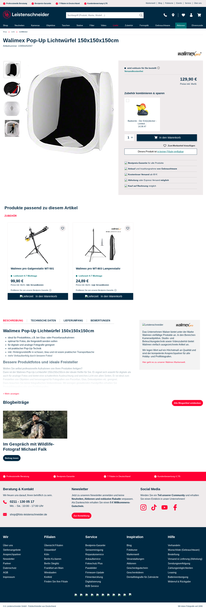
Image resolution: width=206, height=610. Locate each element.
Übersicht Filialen (53, 545)
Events (179, 3)
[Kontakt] (165, 15)
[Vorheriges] (26, 110)
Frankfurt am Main (53, 568)
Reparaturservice (94, 554)
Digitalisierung (93, 581)
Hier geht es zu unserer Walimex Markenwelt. (164, 362)
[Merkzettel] (183, 15)
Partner (7, 563)
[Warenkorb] (199, 15)
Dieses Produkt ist (161, 151)
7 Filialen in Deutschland (69, 4)
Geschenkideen (135, 572)
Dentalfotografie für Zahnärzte (142, 577)
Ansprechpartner (12, 554)
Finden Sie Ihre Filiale (56, 581)
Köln (46, 554)
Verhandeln (174, 545)
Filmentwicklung (94, 577)
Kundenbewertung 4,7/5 (97, 4)
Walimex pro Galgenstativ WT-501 (32, 268)
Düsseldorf (50, 550)
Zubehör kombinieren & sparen (144, 93)
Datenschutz (9, 568)
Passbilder (91, 568)
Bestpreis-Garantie (43, 4)
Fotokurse (169, 3)
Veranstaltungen (135, 559)
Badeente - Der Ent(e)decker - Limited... (142, 122)
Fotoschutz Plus (94, 563)
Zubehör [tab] (11, 216)
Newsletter (8, 559)
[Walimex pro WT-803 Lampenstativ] (103, 244)
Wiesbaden (50, 572)
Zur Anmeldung (81, 515)
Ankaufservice (93, 559)
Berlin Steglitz (51, 563)
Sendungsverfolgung (179, 563)
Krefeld (48, 577)
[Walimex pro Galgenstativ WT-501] (38, 244)
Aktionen (131, 563)
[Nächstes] (113, 110)
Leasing (172, 572)
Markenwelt (150, 3)
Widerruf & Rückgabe (179, 581)
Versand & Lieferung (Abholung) (185, 559)
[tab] (13, 320)
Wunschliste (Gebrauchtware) (184, 550)
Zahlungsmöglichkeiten (180, 568)
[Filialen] (173, 15)
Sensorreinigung (94, 550)
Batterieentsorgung (178, 577)
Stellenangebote (12, 550)
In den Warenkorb (169, 137)
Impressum (9, 577)
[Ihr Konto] (191, 15)
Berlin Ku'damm (52, 559)
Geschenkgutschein (137, 568)
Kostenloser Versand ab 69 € (171, 476)
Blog (160, 3)
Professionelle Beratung (16, 4)
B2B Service (92, 586)
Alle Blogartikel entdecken (187, 403)
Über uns (198, 3)
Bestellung (173, 554)
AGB (5, 572)
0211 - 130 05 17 (22, 501)
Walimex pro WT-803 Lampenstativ (98, 268)
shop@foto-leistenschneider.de (28, 514)
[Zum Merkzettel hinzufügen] (63, 228)
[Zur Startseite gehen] (25, 14)
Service (188, 3)
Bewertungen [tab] (100, 320)
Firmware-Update (94, 572)
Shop (5, 32)
